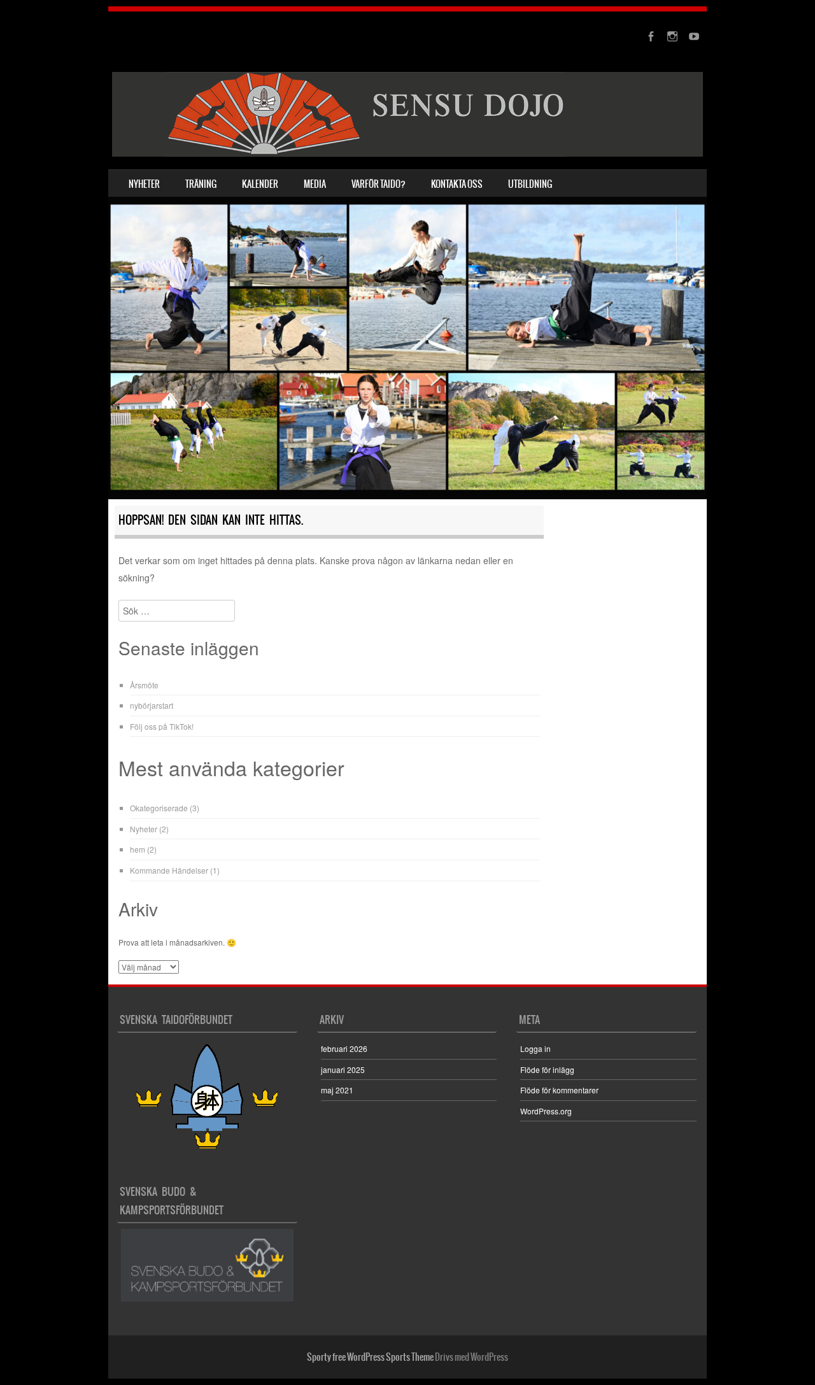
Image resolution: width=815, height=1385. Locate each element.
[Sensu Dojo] (407, 114)
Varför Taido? (378, 184)
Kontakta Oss (457, 184)
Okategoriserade (159, 807)
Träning (200, 184)
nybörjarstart (151, 705)
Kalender (260, 184)
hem (137, 849)
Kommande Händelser (169, 870)
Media (315, 184)
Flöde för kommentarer (559, 1089)
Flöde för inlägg (547, 1069)
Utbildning (530, 184)
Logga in (535, 1048)
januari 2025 (343, 1069)
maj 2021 (337, 1089)
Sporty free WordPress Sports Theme (370, 1357)
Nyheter (144, 184)
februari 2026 (344, 1048)
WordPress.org (546, 1110)
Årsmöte (144, 684)
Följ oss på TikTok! (162, 726)
